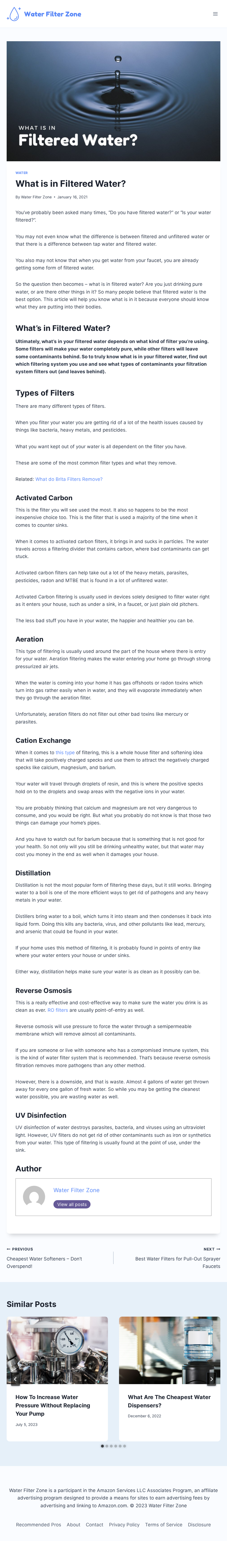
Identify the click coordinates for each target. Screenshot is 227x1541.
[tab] (102, 1446)
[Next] (211, 1379)
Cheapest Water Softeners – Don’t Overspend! (44, 1258)
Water (22, 173)
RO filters (58, 1010)
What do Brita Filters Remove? (69, 479)
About (73, 1524)
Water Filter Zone (36, 197)
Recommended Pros (38, 1524)
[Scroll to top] (210, 1533)
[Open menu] (215, 13)
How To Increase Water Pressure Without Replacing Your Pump (53, 1405)
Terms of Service (163, 1524)
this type (65, 752)
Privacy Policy (124, 1524)
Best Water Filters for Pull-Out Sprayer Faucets (177, 1258)
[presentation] (57, 1350)
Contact (94, 1524)
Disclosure (199, 1524)
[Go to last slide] (15, 1379)
